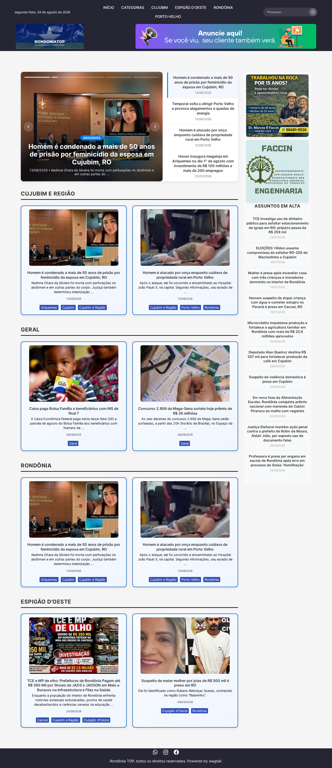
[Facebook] (176, 753)
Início (108, 7)
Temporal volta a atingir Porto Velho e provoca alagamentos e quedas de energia (203, 108)
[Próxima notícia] (154, 126)
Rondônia (223, 7)
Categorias (132, 7)
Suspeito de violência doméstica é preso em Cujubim (277, 379)
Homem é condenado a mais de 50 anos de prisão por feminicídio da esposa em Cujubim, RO (203, 82)
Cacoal (42, 720)
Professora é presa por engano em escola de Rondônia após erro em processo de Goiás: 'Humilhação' (277, 460)
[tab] (37, 77)
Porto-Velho (168, 16)
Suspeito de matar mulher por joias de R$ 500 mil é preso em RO (185, 683)
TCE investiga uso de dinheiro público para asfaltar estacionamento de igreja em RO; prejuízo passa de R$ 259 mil (277, 225)
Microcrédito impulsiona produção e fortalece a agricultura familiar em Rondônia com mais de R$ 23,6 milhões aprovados (277, 329)
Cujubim (159, 7)
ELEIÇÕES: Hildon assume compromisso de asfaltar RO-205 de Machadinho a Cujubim (277, 252)
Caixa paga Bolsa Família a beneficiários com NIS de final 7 (73, 411)
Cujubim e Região (92, 307)
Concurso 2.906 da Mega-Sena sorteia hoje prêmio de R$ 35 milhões (185, 411)
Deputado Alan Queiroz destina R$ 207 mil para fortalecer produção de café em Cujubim (277, 356)
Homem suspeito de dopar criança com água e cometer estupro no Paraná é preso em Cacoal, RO (277, 302)
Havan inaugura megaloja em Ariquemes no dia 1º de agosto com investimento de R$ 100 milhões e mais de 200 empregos (203, 163)
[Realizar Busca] (313, 12)
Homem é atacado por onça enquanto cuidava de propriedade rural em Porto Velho (203, 135)
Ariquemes (49, 307)
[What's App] (155, 753)
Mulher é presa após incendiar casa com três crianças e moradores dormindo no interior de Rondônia (277, 277)
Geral (73, 443)
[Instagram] (165, 753)
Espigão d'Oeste (190, 7)
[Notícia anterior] (28, 126)
